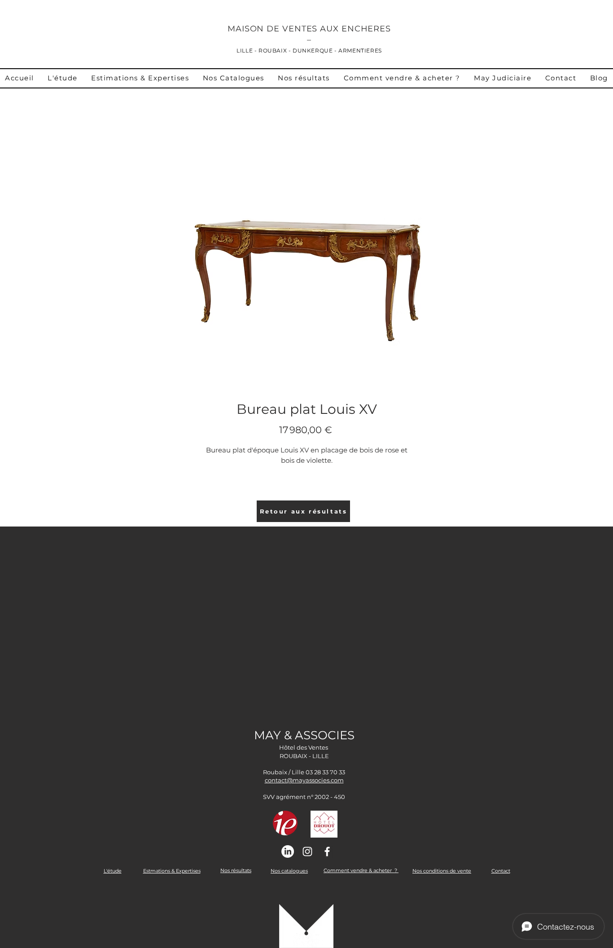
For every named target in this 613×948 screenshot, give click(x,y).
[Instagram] (307, 851)
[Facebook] (327, 851)
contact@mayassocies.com (304, 780)
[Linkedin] (287, 851)
